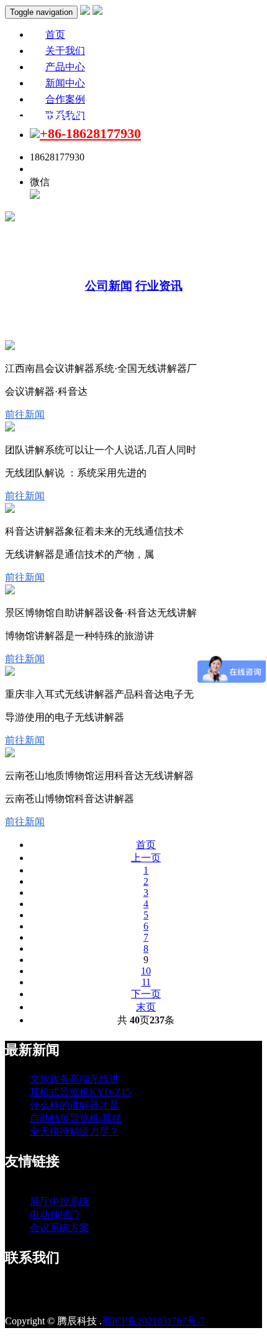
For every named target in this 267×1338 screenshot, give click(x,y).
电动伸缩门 (54, 1214)
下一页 (146, 994)
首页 (146, 844)
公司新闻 (108, 285)
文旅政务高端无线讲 (74, 1079)
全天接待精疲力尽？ (74, 1131)
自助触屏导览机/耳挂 (76, 1118)
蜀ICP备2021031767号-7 (153, 1321)
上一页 (146, 857)
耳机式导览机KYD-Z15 (80, 1092)
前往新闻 (25, 414)
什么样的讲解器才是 (74, 1105)
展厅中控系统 (59, 1201)
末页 (146, 1007)
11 (146, 982)
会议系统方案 (59, 1227)
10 (146, 971)
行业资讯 (159, 285)
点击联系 (50, 169)
